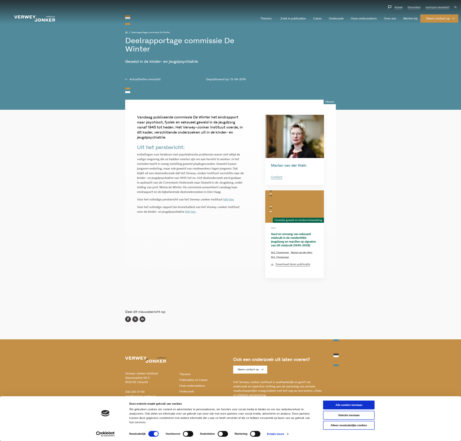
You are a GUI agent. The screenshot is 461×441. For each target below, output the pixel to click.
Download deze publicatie (292, 264)
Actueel (399, 7)
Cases (317, 18)
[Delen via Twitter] (135, 319)
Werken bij (410, 18)
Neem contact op (248, 369)
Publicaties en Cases (193, 380)
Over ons (390, 18)
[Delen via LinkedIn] (142, 319)
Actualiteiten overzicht (145, 79)
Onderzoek (336, 18)
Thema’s (266, 18)
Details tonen (275, 433)
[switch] (188, 434)
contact (438, 18)
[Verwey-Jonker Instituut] (34, 18)
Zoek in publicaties (293, 18)
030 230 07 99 (135, 391)
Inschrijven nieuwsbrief (437, 7)
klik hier (228, 199)
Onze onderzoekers (364, 18)
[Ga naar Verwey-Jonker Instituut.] (126, 32)
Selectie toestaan (349, 415)
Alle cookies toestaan (348, 404)
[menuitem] (266, 18)
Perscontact (414, 7)
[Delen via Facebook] (128, 319)
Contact (276, 177)
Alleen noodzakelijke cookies (349, 425)
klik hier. (190, 211)
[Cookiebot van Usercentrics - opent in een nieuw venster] (105, 434)
